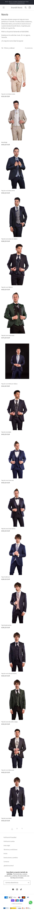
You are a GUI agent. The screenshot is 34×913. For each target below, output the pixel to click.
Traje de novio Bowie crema (8, 94)
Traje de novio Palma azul (7, 770)
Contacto (6, 861)
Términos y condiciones (10, 849)
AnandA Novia (19, 903)
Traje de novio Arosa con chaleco (9, 239)
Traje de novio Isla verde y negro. (9, 721)
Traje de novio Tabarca (7, 287)
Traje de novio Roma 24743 (8, 190)
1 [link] (12, 828)
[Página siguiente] (22, 828)
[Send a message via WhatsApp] (30, 902)
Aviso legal (7, 845)
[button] (4, 7)
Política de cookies (9, 841)
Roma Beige (4, 142)
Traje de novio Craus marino (8, 528)
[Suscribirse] (28, 883)
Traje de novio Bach (6, 432)
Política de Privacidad (10, 837)
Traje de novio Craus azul (7, 480)
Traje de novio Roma (6, 818)
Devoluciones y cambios (11, 857)
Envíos (5, 853)
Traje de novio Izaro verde (7, 335)
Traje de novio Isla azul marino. (9, 673)
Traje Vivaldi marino (6, 625)
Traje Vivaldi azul (5, 577)
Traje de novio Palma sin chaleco (9, 383)
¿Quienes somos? (9, 865)
